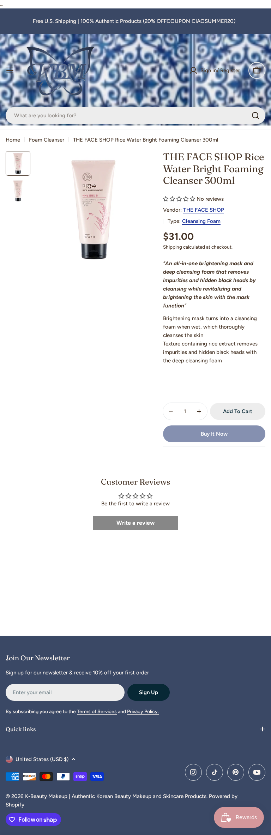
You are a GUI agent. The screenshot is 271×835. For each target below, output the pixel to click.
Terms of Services (97, 712)
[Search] (255, 115)
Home (13, 140)
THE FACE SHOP (203, 210)
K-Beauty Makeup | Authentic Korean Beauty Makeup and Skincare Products (115, 796)
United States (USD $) (42, 759)
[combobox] (135, 115)
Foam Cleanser (46, 140)
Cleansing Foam (201, 221)
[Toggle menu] (10, 70)
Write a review (135, 522)
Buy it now (214, 434)
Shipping (172, 247)
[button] (179, 199)
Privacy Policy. (143, 712)
